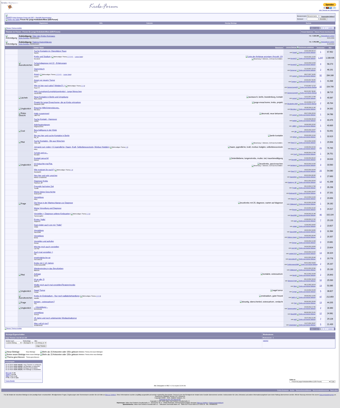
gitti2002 (265, 341)
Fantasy (294, 81)
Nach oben (334, 390)
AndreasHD (38, 194)
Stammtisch (39, 69)
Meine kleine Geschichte (44, 192)
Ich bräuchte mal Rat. (43, 164)
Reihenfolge (27, 341)
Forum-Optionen (307, 32)
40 (321, 215)
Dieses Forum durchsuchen (324, 32)
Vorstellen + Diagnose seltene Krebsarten (52, 214)
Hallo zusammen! (41, 113)
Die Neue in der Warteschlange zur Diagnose (53, 203)
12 (321, 182)
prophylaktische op (42, 258)
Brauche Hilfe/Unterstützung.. (47, 108)
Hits (330, 47)
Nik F (35, 82)
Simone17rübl (292, 281)
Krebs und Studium (42, 57)
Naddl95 (36, 65)
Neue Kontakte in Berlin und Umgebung (51, 97)
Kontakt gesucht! (41, 158)
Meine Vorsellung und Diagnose (47, 208)
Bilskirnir (36, 270)
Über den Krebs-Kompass (43, 36)
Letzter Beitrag (291, 47)
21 (321, 148)
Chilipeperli (293, 204)
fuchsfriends (38, 309)
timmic (36, 238)
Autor (42, 47)
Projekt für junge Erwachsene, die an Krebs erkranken (57, 102)
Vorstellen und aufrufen (44, 241)
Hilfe (101, 23)
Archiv (292, 390)
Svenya (36, 314)
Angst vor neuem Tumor (44, 80)
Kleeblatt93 (37, 172)
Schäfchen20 (38, 325)
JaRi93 (36, 121)
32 (321, 87)
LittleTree (37, 115)
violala (36, 227)
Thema (36, 47)
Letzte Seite (78, 57)
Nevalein (37, 155)
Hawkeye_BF (38, 183)
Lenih (35, 210)
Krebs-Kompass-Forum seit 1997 (23, 17)
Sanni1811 (293, 177)
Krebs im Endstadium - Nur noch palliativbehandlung (56, 296)
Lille (295, 131)
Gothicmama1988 (39, 265)
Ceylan (36, 292)
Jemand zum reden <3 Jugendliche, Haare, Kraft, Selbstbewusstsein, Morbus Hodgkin (71, 147)
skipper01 (37, 221)
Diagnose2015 (38, 126)
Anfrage (37, 274)
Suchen (308, 23)
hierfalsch (293, 165)
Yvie (35, 303)
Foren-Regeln (10, 381)
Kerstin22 (37, 59)
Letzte (330, 28)
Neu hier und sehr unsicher (45, 176)
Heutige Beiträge (231, 23)
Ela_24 (36, 137)
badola (294, 120)
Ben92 (36, 276)
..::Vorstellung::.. (41, 307)
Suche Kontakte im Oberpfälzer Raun (50, 51)
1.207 (320, 58)
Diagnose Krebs (41, 181)
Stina (295, 286)
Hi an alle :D (39, 279)
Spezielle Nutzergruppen (43, 17)
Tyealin (36, 188)
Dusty (36, 71)
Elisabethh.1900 (39, 104)
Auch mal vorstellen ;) (43, 252)
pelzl (295, 221)
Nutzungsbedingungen (321, 390)
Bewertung (279, 47)
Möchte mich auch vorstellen (46, 247)
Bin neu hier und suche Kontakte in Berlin (51, 136)
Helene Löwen (292, 237)
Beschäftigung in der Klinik (45, 130)
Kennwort (300, 19)
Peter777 (37, 88)
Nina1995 (293, 215)
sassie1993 (37, 93)
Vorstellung (39, 197)
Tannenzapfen (38, 216)
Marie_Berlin (38, 99)
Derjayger (293, 70)
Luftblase (37, 204)
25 (321, 171)
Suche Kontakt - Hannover (45, 119)
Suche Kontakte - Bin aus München (49, 141)
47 (321, 297)
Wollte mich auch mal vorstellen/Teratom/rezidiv (54, 285)
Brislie (36, 165)
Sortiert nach (10, 341)
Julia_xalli (37, 143)
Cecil (295, 154)
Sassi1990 (37, 232)
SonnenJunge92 (292, 87)
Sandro (36, 53)
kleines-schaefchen (40, 177)
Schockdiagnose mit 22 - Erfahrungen (50, 63)
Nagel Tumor (39, 290)
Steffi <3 (36, 281)
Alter (35, 341)
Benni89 (294, 159)
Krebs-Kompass (24, 38)
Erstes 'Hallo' (39, 219)
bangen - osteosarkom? (44, 302)
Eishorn (36, 160)
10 (321, 280)
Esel (35, 132)
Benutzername (302, 16)
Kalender (149, 23)
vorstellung (38, 313)
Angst (36, 74)
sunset (36, 76)
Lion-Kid (36, 248)
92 (321, 75)
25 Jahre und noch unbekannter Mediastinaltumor (55, 318)
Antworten (320, 47)
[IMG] (7, 376)
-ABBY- (294, 126)
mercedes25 (38, 259)
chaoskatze (293, 325)
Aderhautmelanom (42, 125)
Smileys (8, 374)
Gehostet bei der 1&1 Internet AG (170, 399)
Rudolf (294, 52)
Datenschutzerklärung (42, 42)
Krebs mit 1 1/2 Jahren (44, 263)
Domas (36, 243)
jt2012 (295, 137)
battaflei (36, 298)
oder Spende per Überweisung (329, 10)
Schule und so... (41, 153)
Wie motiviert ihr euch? (44, 170)
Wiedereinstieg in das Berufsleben (48, 268)
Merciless (37, 109)
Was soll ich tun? (41, 323)
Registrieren (43, 23)
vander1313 (293, 253)
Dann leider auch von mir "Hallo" (48, 225)
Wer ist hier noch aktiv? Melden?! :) (49, 86)
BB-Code (9, 373)
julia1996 (37, 287)
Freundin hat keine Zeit (44, 186)
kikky (35, 149)
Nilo (35, 254)
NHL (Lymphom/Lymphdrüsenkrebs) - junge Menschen (58, 91)
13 (321, 253)
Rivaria (294, 209)
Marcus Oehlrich (110, 395)
